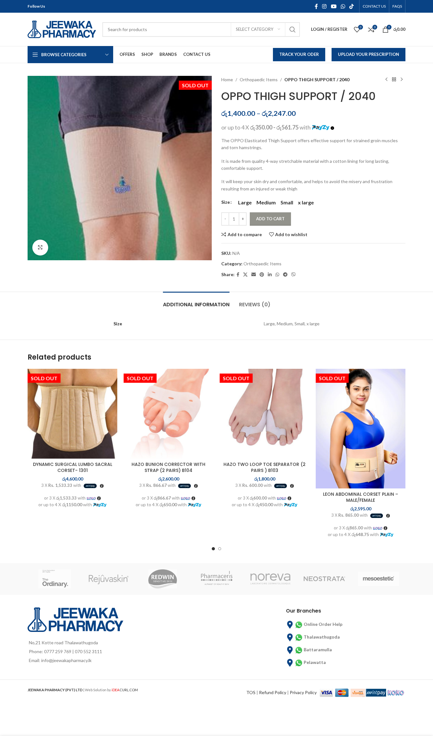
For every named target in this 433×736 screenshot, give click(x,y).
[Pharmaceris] (216, 579)
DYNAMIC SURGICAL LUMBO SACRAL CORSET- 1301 (72, 467)
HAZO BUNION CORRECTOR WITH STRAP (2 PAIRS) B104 (168, 467)
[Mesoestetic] (378, 579)
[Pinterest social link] (262, 274)
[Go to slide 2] (219, 548)
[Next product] (401, 79)
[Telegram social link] (285, 274)
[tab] (196, 301)
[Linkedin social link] (270, 274)
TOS (250, 692)
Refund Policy (272, 692)
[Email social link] (253, 274)
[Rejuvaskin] (108, 579)
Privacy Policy (303, 692)
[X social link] (245, 274)
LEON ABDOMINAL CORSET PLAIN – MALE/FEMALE (360, 497)
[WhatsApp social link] (343, 6)
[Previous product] (386, 79)
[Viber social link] (293, 274)
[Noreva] (270, 579)
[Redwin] (163, 579)
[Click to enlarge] (40, 247)
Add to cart (270, 218)
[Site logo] (62, 28)
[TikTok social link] (351, 6)
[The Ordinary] (54, 579)
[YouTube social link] (334, 6)
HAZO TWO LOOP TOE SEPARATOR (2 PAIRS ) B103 (264, 467)
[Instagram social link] (324, 6)
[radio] (245, 202)
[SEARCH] (292, 29)
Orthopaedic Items (259, 79)
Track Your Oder (299, 54)
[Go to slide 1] (213, 548)
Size (225, 202)
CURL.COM (125, 690)
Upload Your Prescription (368, 54)
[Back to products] (394, 79)
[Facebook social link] (316, 6)
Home (227, 79)
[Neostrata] (324, 579)
